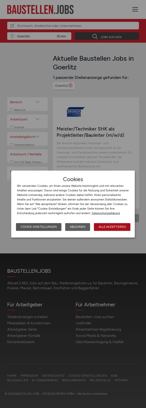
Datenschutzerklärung (106, 213)
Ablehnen (77, 227)
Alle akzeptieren (112, 227)
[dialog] (73, 204)
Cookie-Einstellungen (39, 227)
